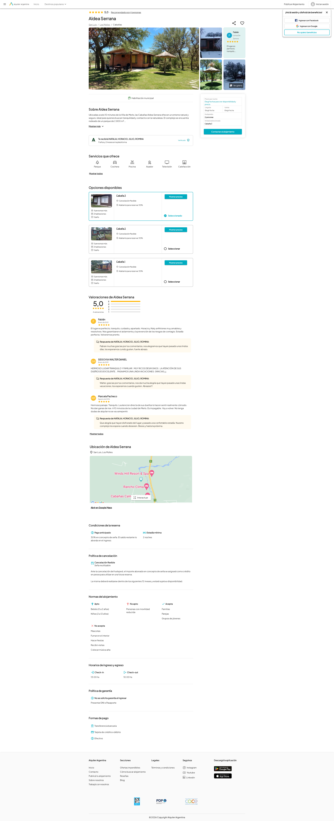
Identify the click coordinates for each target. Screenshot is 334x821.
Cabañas (117, 24)
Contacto (93, 771)
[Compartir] (234, 23)
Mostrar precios (176, 196)
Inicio (91, 767)
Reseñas (124, 776)
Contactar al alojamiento (222, 131)
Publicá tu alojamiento (100, 776)
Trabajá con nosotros (99, 784)
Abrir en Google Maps (101, 507)
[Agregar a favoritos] (242, 23)
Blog (122, 780)
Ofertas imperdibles (130, 767)
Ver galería (237, 85)
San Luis (93, 24)
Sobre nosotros (96, 780)
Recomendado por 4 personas (126, 12)
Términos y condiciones (163, 767)
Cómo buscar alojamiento (133, 771)
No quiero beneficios (307, 32)
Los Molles (105, 24)
